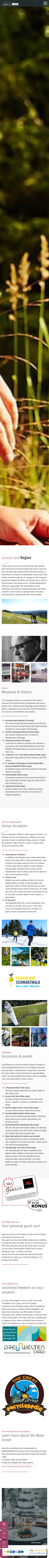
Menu (44, 4)
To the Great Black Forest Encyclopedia (16, 1467)
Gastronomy (36, 1543)
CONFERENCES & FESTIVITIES (31, 1514)
